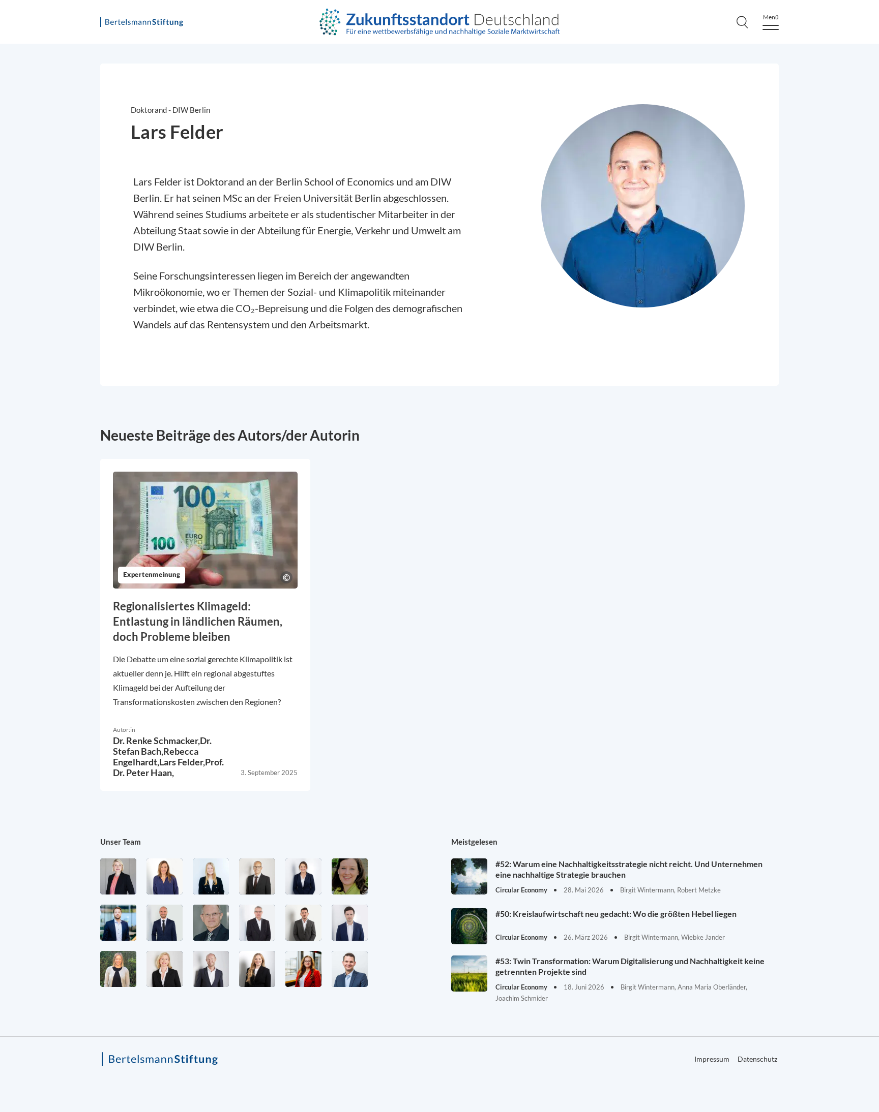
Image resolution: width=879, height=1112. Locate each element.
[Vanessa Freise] (211, 876)
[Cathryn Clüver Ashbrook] (118, 876)
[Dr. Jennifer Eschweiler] (164, 876)
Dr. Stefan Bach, (162, 746)
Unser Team (120, 841)
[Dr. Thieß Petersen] (257, 923)
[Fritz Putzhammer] (350, 923)
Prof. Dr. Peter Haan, (168, 767)
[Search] (742, 22)
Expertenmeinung (151, 575)
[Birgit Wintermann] (303, 969)
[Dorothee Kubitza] (350, 876)
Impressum (711, 1059)
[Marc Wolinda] (350, 969)
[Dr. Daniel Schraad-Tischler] (211, 969)
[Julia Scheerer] (118, 969)
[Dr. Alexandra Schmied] (164, 969)
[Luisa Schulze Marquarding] (257, 969)
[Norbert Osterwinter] (211, 923)
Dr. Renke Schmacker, (156, 740)
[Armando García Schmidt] (257, 876)
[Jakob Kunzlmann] (118, 923)
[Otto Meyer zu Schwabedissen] (164, 923)
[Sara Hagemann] (303, 876)
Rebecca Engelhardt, (155, 756)
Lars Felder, (182, 761)
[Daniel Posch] (303, 923)
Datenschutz (757, 1059)
